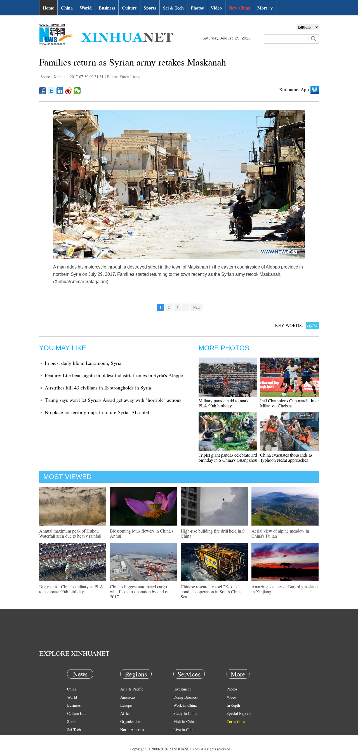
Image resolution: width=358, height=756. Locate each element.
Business (107, 7)
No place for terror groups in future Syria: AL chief (97, 412)
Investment (182, 689)
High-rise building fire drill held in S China (213, 533)
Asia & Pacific (131, 689)
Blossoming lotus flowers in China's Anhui (141, 533)
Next (196, 307)
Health (72, 737)
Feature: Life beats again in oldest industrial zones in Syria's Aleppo (114, 375)
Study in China (185, 713)
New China (239, 7)
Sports (150, 7)
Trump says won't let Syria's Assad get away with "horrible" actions (113, 399)
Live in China (184, 729)
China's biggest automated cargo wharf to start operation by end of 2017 (139, 591)
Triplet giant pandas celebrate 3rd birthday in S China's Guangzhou (228, 457)
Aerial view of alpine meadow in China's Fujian (280, 533)
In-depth (233, 705)
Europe (126, 705)
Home (48, 7)
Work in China (185, 705)
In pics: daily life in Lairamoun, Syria (83, 363)
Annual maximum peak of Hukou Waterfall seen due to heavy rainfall (70, 533)
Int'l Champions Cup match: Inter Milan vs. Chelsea (289, 403)
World (86, 7)
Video (216, 7)
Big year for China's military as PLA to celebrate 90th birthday (71, 589)
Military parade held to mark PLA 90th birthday (224, 403)
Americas (127, 697)
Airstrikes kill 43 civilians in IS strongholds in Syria (98, 387)
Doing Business (185, 697)
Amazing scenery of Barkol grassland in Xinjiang (284, 589)
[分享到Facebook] (42, 90)
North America (132, 729)
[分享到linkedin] (59, 90)
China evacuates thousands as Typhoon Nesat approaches (286, 457)
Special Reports (239, 713)
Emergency (182, 737)
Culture (129, 7)
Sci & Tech (173, 7)
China (67, 7)
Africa (125, 713)
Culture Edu (76, 713)
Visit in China (184, 721)
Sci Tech (74, 729)
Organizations (131, 721)
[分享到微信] (77, 90)
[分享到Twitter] (51, 90)
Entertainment (78, 745)
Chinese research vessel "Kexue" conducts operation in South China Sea (211, 591)
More (265, 7)
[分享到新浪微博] (68, 90)
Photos (197, 7)
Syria (312, 325)
